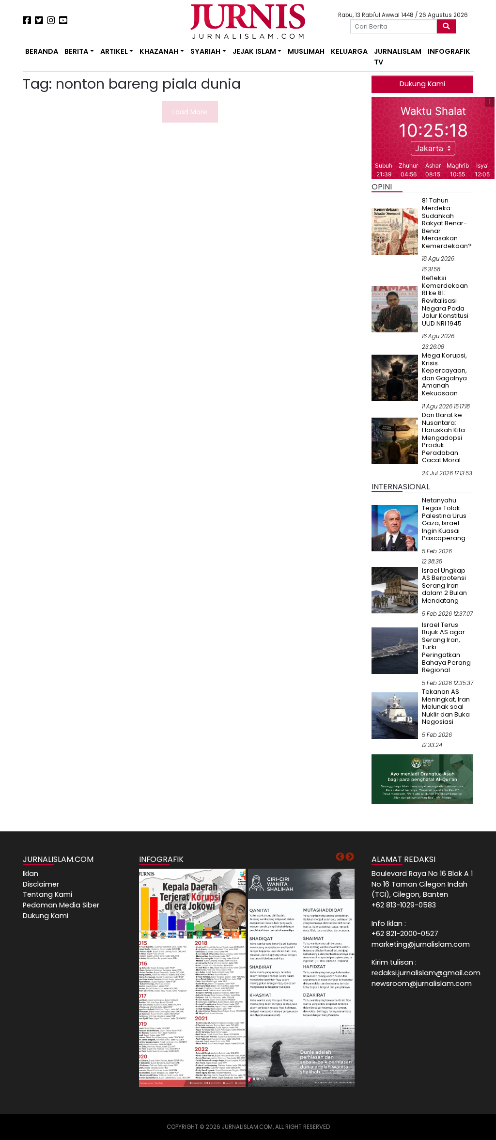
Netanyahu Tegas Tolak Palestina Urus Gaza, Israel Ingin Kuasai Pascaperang (444, 519)
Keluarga (349, 51)
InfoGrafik (449, 51)
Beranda (41, 51)
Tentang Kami (47, 894)
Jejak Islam (254, 51)
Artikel (114, 51)
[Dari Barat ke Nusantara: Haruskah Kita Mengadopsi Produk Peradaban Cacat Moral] (395, 440)
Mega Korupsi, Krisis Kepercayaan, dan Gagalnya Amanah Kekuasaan (444, 374)
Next (350, 857)
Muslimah (306, 51)
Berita (76, 51)
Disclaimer (41, 884)
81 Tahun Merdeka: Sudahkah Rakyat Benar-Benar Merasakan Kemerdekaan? (447, 223)
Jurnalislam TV (397, 57)
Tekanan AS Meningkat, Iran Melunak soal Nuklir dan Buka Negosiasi (446, 706)
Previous (340, 857)
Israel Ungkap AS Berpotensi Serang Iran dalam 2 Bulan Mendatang (444, 585)
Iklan (30, 873)
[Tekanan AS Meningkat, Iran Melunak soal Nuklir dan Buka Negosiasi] (395, 715)
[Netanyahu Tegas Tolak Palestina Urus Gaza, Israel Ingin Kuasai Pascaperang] (395, 527)
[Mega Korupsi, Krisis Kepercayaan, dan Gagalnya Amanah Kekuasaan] (395, 377)
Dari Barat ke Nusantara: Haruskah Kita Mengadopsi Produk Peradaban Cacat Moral (443, 437)
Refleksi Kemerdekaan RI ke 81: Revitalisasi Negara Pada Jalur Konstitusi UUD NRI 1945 (445, 300)
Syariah (205, 51)
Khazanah (159, 51)
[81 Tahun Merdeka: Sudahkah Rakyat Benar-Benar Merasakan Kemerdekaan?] (395, 231)
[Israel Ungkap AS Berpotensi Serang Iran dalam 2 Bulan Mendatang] (395, 589)
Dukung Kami (422, 84)
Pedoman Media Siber (61, 905)
